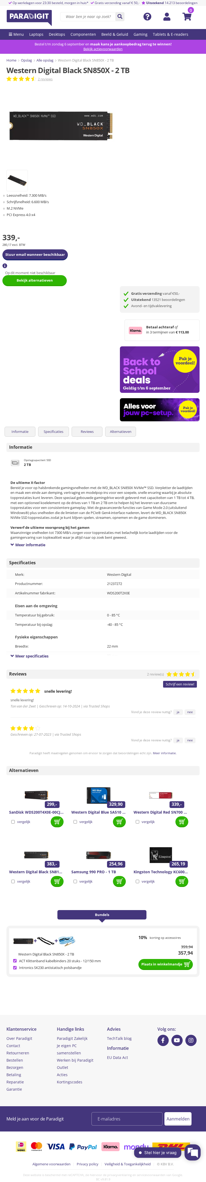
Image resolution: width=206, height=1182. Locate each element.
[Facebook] (163, 1040)
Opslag (26, 60)
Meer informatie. (164, 753)
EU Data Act (117, 1057)
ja (178, 712)
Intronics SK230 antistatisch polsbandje (50, 967)
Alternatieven (120, 431)
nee (190, 712)
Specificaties (53, 431)
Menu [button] (18, 34)
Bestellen (14, 1060)
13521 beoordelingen (158, 299)
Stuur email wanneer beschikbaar (35, 254)
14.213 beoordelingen (171, 3)
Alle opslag (44, 60)
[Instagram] (191, 1040)
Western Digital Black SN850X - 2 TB (46, 954)
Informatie (20, 431)
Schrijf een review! (180, 684)
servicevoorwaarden (151, 1175)
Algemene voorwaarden (51, 1164)
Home (11, 60)
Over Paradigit (19, 1038)
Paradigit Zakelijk (72, 1038)
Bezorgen (14, 1067)
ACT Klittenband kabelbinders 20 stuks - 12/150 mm (60, 960)
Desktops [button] (57, 34)
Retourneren (17, 1052)
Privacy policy (87, 1164)
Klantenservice (21, 1029)
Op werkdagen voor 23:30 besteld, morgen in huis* (50, 3)
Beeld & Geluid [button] (114, 34)
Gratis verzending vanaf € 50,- (117, 3)
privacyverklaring (119, 1175)
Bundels (102, 914)
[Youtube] (177, 1040)
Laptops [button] (36, 34)
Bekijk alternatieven (35, 280)
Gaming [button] (141, 34)
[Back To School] (160, 369)
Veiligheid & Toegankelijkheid (128, 1164)
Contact (13, 1045)
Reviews (87, 431)
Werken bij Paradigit (75, 1060)
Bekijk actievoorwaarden (103, 48)
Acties (62, 1074)
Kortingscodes (69, 1081)
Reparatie (15, 1081)
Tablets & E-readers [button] (170, 34)
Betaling (13, 1074)
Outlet (62, 1067)
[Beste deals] (160, 409)
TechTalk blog (119, 1038)
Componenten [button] (83, 34)
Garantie (14, 1089)
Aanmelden (178, 1119)
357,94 (185, 953)
